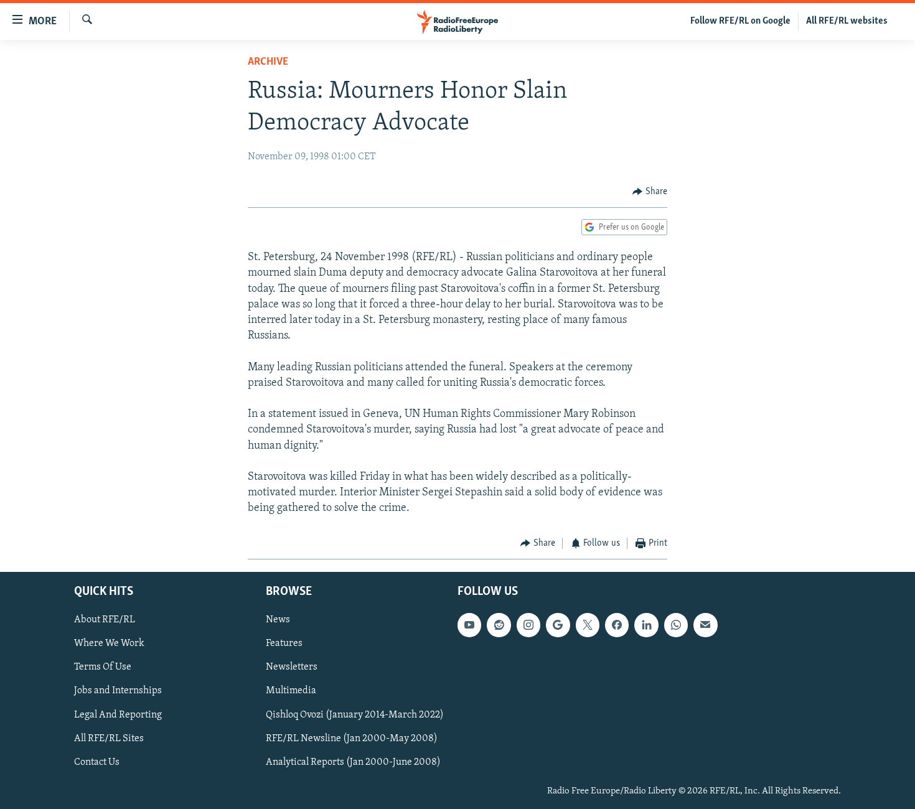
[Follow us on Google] (558, 625)
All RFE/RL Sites (109, 739)
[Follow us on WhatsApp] (676, 625)
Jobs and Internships (118, 691)
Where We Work (109, 643)
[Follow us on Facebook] (617, 625)
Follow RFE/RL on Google (740, 21)
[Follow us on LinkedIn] (646, 625)
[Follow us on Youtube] (469, 625)
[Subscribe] (705, 625)
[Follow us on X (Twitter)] (587, 625)
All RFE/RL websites (847, 21)
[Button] (649, 192)
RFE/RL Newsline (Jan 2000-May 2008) (352, 739)
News (278, 620)
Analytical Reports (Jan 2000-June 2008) (353, 762)
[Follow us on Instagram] (528, 625)
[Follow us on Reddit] (498, 625)
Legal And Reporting (118, 714)
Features (284, 643)
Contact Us (97, 762)
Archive (268, 62)
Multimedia (291, 691)
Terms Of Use (102, 667)
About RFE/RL (104, 620)
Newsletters (291, 667)
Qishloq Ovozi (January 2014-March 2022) (355, 714)
